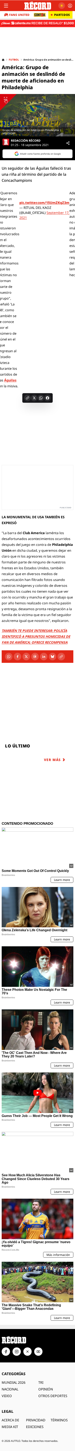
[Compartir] (67, 143)
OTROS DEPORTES (52, 1396)
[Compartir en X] (34, 398)
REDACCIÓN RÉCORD (25, 140)
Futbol (14, 59)
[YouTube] (38, 1351)
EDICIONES (35, 1426)
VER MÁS (52, 759)
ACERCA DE (10, 1420)
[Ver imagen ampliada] (37, 115)
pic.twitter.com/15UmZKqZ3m (44, 202)
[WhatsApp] (8, 656)
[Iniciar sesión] (70, 5)
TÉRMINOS (59, 1420)
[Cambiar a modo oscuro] (61, 5)
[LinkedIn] (44, 656)
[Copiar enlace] (27, 398)
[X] (26, 656)
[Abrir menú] (6, 5)
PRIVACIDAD (35, 1420)
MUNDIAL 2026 (13, 1382)
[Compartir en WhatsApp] (41, 398)
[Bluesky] (52, 656)
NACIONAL (10, 1389)
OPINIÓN (45, 1389)
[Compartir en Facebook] (47, 398)
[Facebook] (17, 656)
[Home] (3, 59)
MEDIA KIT (10, 1426)
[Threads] (35, 656)
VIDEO (7, 1396)
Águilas (10, 380)
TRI (40, 1382)
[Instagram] (16, 1351)
